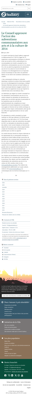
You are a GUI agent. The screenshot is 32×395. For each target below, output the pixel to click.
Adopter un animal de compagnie (12, 355)
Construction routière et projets (12, 329)
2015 (3, 210)
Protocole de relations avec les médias (11, 214)
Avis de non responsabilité (9, 385)
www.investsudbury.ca (15, 169)
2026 (3, 182)
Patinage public (8, 309)
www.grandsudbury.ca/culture (9, 165)
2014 (4, 23)
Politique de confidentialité (13, 382)
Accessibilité (28, 2)
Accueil (3, 21)
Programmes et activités (10, 305)
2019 (3, 201)
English (29, 4)
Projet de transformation (10, 327)
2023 (3, 192)
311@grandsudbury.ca (15, 367)
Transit (6, 351)
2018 (3, 203)
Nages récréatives (8, 307)
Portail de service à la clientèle (17, 365)
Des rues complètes (9, 325)
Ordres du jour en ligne (10, 353)
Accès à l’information (26, 382)
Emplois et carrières (17, 2)
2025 (3, 185)
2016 (3, 208)
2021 (3, 196)
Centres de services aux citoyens (20, 371)
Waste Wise (7, 341)
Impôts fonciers (8, 349)
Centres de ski (7, 311)
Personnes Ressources (7, 212)
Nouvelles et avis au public (23, 21)
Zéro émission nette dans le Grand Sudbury (15, 331)
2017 (3, 205)
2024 (3, 189)
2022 (3, 194)
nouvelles (4, 187)
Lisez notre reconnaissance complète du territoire (15, 295)
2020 (3, 198)
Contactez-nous (20, 4)
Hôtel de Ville (10, 21)
